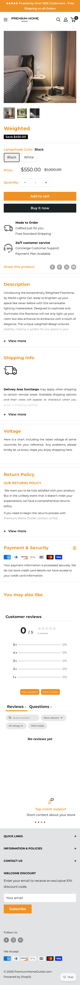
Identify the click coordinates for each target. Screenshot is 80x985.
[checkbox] (37, 726)
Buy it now (40, 208)
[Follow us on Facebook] (6, 940)
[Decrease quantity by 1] (25, 182)
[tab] (40, 707)
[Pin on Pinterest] (59, 267)
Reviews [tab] (16, 706)
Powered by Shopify (17, 977)
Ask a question (30, 692)
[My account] (66, 20)
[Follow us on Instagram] (13, 940)
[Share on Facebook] (52, 267)
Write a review (50, 692)
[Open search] (58, 20)
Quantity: (11, 182)
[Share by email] (73, 267)
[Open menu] (5, 19)
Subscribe (17, 909)
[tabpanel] (40, 747)
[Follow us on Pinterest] (20, 940)
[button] (40, 645)
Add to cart (40, 196)
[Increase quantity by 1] (46, 182)
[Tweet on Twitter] (66, 267)
